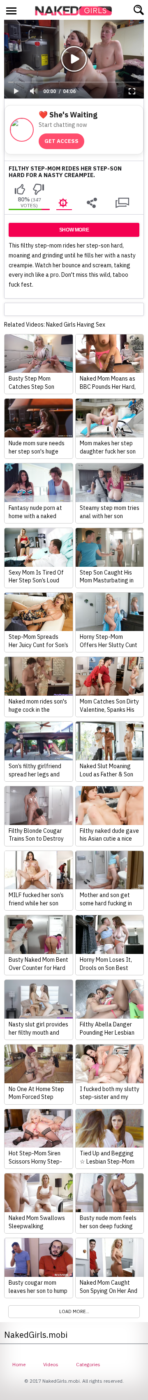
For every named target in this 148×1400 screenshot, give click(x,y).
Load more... (74, 1311)
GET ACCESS (61, 141)
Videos (50, 1364)
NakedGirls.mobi (76, 11)
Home (18, 1364)
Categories (88, 1364)
